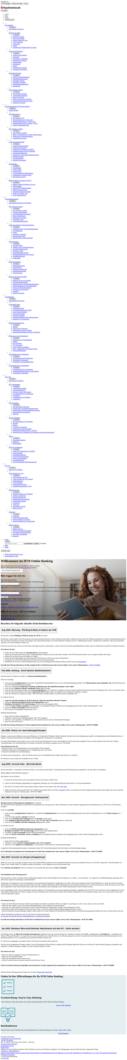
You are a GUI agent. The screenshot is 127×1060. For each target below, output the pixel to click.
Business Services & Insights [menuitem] (18, 277)
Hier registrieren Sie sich (8, 600)
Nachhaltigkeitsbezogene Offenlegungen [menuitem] (25, 317)
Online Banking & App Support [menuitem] (23, 479)
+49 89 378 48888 (94, 665)
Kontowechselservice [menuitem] (19, 496)
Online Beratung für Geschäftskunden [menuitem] (25, 286)
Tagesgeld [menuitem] (16, 57)
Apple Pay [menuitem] (16, 505)
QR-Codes (63, 786)
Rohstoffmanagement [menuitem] (19, 271)
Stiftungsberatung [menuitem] (18, 156)
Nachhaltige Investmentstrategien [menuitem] (23, 362)
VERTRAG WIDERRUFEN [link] (10, 1051)
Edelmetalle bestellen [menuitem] (19, 501)
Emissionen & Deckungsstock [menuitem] (22, 429)
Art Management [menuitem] (18, 158)
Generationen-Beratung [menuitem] (20, 95)
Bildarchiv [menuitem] (16, 442)
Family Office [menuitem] (17, 169)
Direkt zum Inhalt (17, 3)
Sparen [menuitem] (15, 66)
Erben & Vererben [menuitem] (18, 97)
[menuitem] (7, 14)
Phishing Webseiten (25, 567)
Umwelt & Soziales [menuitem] (19, 314)
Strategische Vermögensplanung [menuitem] (23, 136)
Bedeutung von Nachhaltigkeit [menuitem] (18, 336)
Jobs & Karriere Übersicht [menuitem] (21, 407)
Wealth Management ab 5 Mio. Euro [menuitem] (24, 121)
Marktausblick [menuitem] (17, 186)
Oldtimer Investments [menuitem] (19, 160)
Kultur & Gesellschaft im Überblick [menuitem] (24, 451)
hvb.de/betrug (81, 661)
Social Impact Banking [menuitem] (20, 312)
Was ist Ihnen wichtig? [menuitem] (16, 90)
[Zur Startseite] (11, 9)
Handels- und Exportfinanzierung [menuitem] (23, 247)
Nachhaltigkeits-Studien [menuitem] (20, 282)
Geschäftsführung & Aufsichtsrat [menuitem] (23, 394)
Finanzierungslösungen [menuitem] (20, 153)
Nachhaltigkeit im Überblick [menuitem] (21, 397)
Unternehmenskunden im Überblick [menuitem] (20, 203)
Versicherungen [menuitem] (17, 273)
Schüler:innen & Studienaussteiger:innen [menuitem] (25, 408)
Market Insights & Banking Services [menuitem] (20, 180)
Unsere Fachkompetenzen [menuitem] (21, 125)
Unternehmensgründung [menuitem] (20, 221)
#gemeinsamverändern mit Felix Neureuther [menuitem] (26, 332)
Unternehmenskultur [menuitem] (19, 390)
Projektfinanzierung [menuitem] (19, 256)
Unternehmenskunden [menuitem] (12, 199)
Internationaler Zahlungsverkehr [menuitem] (23, 238)
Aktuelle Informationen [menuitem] (20, 212)
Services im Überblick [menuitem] (16, 470)
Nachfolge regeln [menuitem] (18, 219)
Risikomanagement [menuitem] (15, 262)
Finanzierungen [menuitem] (13, 242)
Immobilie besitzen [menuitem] (19, 81)
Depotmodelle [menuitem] (17, 62)
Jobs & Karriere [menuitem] (14, 403)
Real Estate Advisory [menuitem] (19, 177)
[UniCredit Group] (5, 1058)
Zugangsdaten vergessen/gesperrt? (11, 595)
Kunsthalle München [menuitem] (19, 455)
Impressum (4, 1053)
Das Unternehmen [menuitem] (14, 384)
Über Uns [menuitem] (8, 377)
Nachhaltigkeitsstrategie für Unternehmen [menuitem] (26, 371)
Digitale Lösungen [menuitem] (18, 293)
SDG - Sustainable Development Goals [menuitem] (25, 349)
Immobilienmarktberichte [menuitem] (20, 84)
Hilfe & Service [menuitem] (18, 508)
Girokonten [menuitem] (16, 44)
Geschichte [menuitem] (16, 395)
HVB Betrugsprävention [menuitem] (20, 518)
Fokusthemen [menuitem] (13, 164)
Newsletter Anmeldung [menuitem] (20, 534)
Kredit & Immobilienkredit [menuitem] (21, 77)
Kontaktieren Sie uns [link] (7, 1046)
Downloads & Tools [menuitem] (19, 506)
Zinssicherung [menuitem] (17, 267)
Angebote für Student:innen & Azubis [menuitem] (24, 47)
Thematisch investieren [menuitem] (20, 69)
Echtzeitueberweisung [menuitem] (19, 484)
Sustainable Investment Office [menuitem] (22, 175)
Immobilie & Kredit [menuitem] (15, 73)
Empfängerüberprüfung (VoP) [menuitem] (22, 486)
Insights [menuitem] (15, 327)
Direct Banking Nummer (8, 580)
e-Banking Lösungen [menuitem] (19, 234)
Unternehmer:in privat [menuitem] (19, 138)
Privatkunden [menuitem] (9, 25)
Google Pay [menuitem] (16, 503)
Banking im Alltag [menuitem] (14, 33)
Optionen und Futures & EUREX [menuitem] (23, 149)
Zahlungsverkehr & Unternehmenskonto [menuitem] (21, 225)
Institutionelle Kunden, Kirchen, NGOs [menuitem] (25, 123)
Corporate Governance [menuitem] (20, 427)
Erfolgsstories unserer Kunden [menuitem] (22, 330)
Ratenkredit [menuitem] (16, 86)
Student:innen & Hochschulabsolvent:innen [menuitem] (26, 410)
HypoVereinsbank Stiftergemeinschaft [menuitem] (24, 462)
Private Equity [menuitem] (17, 171)
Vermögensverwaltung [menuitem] (20, 68)
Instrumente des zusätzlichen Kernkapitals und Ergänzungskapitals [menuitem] (33, 432)
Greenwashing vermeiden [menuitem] (21, 347)
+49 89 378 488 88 (7, 1040)
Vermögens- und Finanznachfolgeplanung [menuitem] (26, 155)
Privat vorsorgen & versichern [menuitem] (22, 99)
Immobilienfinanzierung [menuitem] (20, 79)
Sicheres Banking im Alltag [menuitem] (21, 519)
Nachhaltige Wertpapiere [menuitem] (20, 360)
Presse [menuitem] (11, 436)
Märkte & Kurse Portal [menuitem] (20, 190)
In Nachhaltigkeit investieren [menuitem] (22, 214)
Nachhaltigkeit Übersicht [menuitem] (16, 301)
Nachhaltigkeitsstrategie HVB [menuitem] (22, 310)
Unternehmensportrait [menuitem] (19, 388)
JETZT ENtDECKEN (8, 619)
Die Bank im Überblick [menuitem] (16, 381)
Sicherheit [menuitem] (12, 512)
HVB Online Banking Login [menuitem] (14, 554)
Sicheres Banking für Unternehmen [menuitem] (24, 521)
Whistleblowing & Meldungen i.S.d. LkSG (86, 1053)
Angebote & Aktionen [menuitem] (20, 60)
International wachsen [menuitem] (19, 218)
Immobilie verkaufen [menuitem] (19, 82)
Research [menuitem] (15, 291)
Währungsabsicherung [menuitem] (20, 269)
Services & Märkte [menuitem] (18, 38)
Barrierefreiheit (34, 1053)
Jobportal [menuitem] (15, 414)
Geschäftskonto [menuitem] (17, 231)
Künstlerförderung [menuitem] (18, 460)
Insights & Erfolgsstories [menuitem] (16, 323)
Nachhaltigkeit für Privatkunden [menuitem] (19, 354)
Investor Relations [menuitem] (14, 418)
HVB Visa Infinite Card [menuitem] (20, 193)
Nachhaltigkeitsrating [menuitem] (19, 350)
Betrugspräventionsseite (44, 972)
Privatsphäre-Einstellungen (108, 1053)
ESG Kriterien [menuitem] (17, 343)
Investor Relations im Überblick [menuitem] (23, 421)
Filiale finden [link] (5, 1047)
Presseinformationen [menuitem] (19, 440)
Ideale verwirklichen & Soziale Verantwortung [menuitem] (27, 134)
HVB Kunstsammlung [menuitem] (20, 458)
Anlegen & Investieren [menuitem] (16, 51)
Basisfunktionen (63, 1033)
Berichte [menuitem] (15, 423)
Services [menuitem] (7, 466)
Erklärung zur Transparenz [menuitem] (21, 319)
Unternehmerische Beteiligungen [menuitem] (23, 173)
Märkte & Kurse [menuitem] (14, 525)
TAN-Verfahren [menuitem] (18, 42)
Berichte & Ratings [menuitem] (19, 315)
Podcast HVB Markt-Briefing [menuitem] (22, 188)
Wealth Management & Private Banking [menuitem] (17, 106)
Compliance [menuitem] (16, 399)
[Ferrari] (8, 1055)
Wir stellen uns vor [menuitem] (14, 114)
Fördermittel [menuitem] (16, 258)
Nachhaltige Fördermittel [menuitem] (20, 373)
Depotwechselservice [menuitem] (19, 497)
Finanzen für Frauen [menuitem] (19, 103)
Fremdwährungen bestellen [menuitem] (21, 499)
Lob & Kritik (68, 1053)
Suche (26, 3)
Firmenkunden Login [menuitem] (11, 556)
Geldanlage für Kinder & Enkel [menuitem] (22, 101)
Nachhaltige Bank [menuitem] (14, 304)
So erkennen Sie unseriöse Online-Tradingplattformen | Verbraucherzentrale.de (25, 916)
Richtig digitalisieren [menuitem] (19, 216)
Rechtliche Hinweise (14, 1053)
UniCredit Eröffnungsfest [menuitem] (21, 456)
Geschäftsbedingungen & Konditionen (51, 1053)
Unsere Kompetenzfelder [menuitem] (16, 142)
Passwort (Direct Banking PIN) (10, 586)
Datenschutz (25, 1053)
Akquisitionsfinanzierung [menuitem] (20, 253)
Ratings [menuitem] (15, 425)
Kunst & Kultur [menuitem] (18, 453)
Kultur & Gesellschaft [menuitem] (15, 447)
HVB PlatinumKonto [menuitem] (19, 195)
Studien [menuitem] (15, 341)
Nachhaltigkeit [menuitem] (9, 297)
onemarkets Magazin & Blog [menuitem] (22, 191)
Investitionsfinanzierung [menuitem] (20, 249)
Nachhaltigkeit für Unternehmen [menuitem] (19, 365)
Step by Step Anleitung (63, 1005)
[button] (43, 543)
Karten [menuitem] (15, 46)
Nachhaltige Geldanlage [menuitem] (20, 59)
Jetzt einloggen (6, 3)
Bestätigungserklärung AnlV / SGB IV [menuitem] (25, 430)
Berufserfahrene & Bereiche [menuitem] (21, 412)
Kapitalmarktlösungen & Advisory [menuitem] (23, 254)
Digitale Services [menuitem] (14, 490)
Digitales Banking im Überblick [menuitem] (23, 494)
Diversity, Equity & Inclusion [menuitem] (22, 392)
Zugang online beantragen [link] (9, 1044)
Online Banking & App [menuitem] (20, 40)
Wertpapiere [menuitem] (16, 64)
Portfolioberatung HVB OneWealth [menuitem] (24, 151)
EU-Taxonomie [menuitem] (17, 345)
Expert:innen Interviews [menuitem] (20, 328)
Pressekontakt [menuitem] (17, 443)
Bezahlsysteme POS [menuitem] (19, 236)
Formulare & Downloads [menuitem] (20, 289)
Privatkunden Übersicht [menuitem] (16, 29)
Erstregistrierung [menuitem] (18, 481)
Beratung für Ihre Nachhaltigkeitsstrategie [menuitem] (26, 284)
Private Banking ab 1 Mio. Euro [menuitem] (23, 120)
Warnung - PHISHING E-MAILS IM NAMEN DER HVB (19, 607)
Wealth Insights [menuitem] (13, 110)
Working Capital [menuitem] (18, 251)
